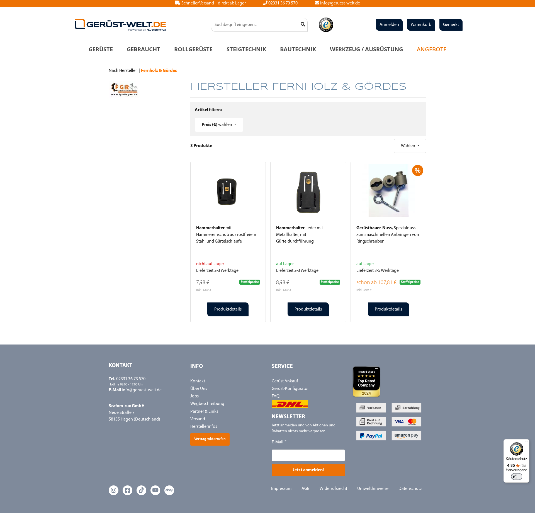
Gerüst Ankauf (285, 381)
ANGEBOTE (431, 49)
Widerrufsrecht (333, 489)
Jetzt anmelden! (308, 470)
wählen (217, 125)
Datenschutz (410, 489)
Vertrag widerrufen (210, 439)
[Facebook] (127, 490)
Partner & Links (204, 411)
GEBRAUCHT (143, 49)
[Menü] (526, 442)
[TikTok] (141, 490)
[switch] (516, 476)
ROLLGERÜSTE (193, 49)
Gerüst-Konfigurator (290, 389)
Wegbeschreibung (207, 404)
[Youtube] (155, 490)
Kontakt (197, 381)
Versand (197, 419)
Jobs (194, 396)
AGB (305, 489)
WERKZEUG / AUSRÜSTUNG (366, 49)
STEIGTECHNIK (246, 49)
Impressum (281, 489)
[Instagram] (113, 490)
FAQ (275, 396)
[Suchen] (303, 25)
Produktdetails (228, 309)
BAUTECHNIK (298, 49)
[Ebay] (169, 490)
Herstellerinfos (203, 426)
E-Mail (277, 442)
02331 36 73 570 (283, 3)
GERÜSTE (101, 49)
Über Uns (198, 389)
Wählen (408, 146)
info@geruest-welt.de (339, 3)
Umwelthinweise (372, 489)
